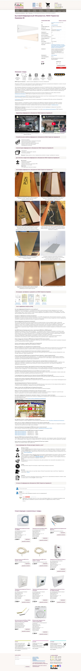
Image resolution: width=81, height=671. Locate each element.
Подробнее (27, 539)
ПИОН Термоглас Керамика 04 (20, 431)
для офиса (54, 45)
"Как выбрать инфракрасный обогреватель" (56, 420)
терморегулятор (58, 29)
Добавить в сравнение (62, 20)
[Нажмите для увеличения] (27, 184)
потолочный (53, 22)
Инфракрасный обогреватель (20, 93)
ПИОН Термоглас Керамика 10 (20, 433)
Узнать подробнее (18, 650)
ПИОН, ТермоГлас (54, 55)
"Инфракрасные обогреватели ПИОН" (45, 428)
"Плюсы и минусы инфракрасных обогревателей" (37, 398)
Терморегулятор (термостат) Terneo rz (57, 559)
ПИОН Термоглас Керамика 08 (20, 432)
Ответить (20, 494)
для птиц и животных (58, 47)
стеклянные (57, 46)
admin (26, 496)
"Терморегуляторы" (54, 104)
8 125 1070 (58, 4)
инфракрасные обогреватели (56, 44)
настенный (57, 22)
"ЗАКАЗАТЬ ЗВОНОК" (39, 456)
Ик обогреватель (18, 99)
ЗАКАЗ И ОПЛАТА (35, 657)
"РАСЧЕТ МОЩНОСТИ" (28, 452)
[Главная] (19, 5)
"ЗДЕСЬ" (28, 472)
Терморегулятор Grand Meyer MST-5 (40, 528)
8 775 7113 (58, 5)
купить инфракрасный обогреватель (49, 109)
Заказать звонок (54, 655)
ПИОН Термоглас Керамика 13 (20, 434)
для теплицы (59, 45)
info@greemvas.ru (57, 662)
